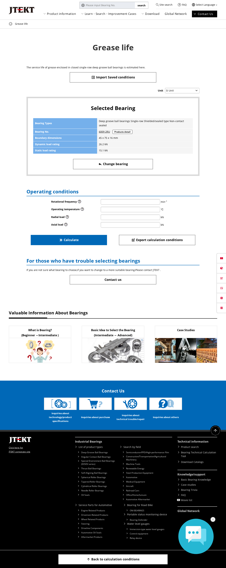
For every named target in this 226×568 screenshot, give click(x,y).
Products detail (122, 131)
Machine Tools (133, 464)
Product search (190, 447)
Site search (166, 4)
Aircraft (129, 486)
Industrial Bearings (88, 441)
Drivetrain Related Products (94, 514)
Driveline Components (92, 528)
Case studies (188, 484)
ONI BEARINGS (137, 510)
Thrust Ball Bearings (91, 468)
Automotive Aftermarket (138, 499)
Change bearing (113, 164)
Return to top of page (215, 430)
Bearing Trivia (189, 490)
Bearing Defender (138, 519)
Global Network (176, 14)
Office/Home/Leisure (136, 494)
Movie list (186, 500)
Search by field (132, 447)
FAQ (184, 4)
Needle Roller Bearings (92, 490)
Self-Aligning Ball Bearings (94, 472)
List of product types (91, 447)
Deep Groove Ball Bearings (94, 452)
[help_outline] (79, 202)
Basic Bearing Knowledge (196, 479)
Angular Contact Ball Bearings (96, 456)
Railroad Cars (132, 490)
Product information (61, 14)
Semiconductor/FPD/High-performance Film (147, 452)
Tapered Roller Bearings (93, 481)
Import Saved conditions (113, 77)
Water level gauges (138, 523)
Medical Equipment (135, 481)
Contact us (113, 279)
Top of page (10, 24)
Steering (85, 523)
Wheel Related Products (93, 519)
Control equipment (139, 533)
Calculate (69, 240)
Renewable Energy (135, 468)
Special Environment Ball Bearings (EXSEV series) (98, 462)
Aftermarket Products (91, 537)
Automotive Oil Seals (91, 532)
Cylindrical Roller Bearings (94, 486)
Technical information (193, 441)
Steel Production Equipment (139, 472)
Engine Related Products (93, 510)
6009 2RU (104, 131)
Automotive (131, 477)
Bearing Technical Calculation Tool (198, 454)
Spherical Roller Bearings (93, 477)
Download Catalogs (192, 462)
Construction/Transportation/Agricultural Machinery (146, 458)
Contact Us (205, 14)
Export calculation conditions (157, 240)
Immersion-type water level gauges (147, 529)
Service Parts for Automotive (95, 505)
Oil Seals (85, 494)
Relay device (136, 538)
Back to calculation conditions (113, 559)
